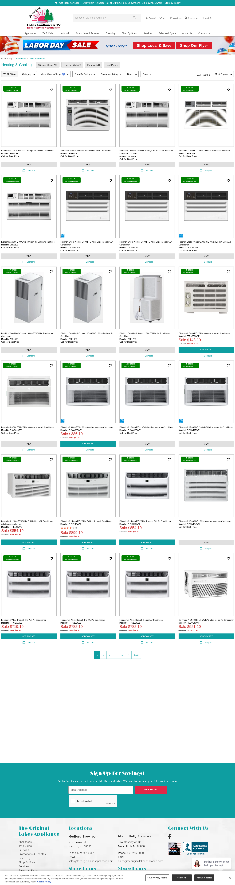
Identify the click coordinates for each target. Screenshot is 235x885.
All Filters (11, 74)
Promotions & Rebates (87, 33)
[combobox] (28, 74)
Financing (111, 33)
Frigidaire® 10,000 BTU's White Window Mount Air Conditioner (146, 427)
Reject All (181, 877)
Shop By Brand (129, 33)
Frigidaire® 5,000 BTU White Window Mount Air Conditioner (204, 333)
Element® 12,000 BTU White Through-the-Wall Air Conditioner (28, 242)
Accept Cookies (204, 877)
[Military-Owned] (175, 854)
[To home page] (43, 17)
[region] (117, 878)
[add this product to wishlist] (51, 89)
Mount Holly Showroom (136, 836)
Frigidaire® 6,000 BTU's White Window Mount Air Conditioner (27, 427)
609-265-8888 (135, 852)
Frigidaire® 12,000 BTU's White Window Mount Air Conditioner (206, 427)
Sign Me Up (150, 789)
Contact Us (204, 33)
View (29, 164)
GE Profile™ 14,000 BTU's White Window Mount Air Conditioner (206, 620)
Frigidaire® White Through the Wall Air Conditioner (141, 620)
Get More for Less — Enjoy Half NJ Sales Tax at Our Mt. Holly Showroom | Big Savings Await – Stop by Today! (120, 3)
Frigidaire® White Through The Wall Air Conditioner (23, 620)
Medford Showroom (83, 836)
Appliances (30, 33)
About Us (187, 33)
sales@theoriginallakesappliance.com (91, 861)
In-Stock (65, 33)
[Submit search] (134, 18)
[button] (147, 18)
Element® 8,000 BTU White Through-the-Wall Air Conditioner (27, 151)
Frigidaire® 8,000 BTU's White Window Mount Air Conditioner (87, 427)
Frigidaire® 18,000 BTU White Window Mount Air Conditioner (205, 521)
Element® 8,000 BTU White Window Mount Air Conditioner (85, 151)
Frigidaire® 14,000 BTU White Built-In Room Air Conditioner (86, 521)
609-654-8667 (85, 852)
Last (136, 655)
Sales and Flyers (167, 33)
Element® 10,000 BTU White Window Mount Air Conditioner (204, 151)
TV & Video (48, 33)
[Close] (229, 877)
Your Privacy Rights (157, 877)
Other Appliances (37, 58)
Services (148, 33)
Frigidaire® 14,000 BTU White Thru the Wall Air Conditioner (145, 521)
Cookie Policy (44, 882)
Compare (31, 170)
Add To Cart (206, 350)
